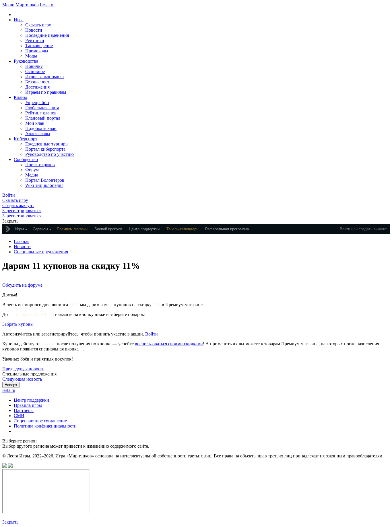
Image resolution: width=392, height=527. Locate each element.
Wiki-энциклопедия (44, 185)
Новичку (34, 66)
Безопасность (38, 81)
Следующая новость (22, 379)
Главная (21, 241)
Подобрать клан (41, 128)
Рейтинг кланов (41, 112)
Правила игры (28, 405)
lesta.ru (8, 390)
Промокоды (36, 50)
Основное (35, 71)
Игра (19, 19)
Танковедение (39, 45)
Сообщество (26, 159)
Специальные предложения (41, 251)
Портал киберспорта (45, 149)
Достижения (37, 87)
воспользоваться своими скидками (169, 343)
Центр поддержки (31, 400)
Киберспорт (25, 138)
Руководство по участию (49, 154)
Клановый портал (42, 118)
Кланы (20, 97)
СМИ (19, 415)
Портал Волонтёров (44, 180)
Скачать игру (38, 24)
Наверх (11, 385)
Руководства (26, 61)
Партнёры (24, 410)
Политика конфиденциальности (45, 425)
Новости (33, 30)
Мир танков (27, 4)
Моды (31, 55)
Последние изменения (47, 35)
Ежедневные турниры (47, 143)
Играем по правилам (45, 92)
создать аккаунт (373, 229)
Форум (32, 169)
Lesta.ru (47, 4)
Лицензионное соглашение (40, 420)
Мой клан (34, 123)
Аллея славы (37, 133)
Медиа (31, 175)
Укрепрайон (37, 102)
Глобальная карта (42, 107)
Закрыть (10, 522)
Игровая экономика (44, 76)
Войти (345, 229)
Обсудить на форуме (22, 285)
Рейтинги (34, 40)
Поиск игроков (40, 164)
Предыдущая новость (23, 368)
